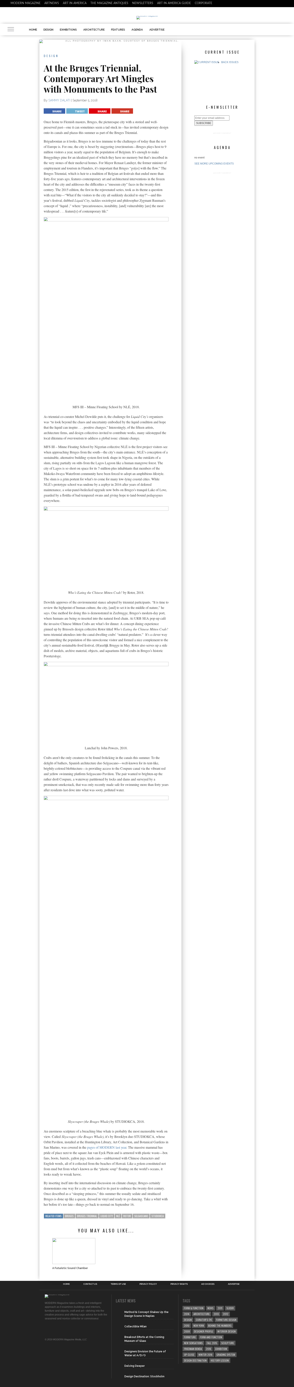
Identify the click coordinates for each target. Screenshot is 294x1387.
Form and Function (211, 1337)
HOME (33, 29)
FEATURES (118, 29)
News (210, 1308)
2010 (186, 1325)
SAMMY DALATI (59, 100)
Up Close (189, 1354)
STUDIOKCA (158, 1216)
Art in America (75, 3)
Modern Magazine (25, 3)
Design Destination (195, 1360)
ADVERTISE (156, 29)
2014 (186, 1314)
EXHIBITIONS (68, 29)
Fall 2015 (212, 1343)
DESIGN (48, 29)
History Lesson (220, 1360)
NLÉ (118, 1216)
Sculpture (227, 1343)
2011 (220, 1308)
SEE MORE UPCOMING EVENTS (214, 163)
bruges (69, 1216)
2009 (187, 1331)
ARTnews (51, 3)
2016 (208, 1349)
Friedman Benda (193, 1349)
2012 (225, 1314)
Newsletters (142, 3)
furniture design (226, 1320)
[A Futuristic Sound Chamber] (73, 1251)
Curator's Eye (204, 1320)
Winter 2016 (205, 1354)
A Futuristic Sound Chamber (70, 1268)
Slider (230, 1308)
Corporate (203, 3)
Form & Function (193, 1308)
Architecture (201, 1314)
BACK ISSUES (229, 62)
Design (188, 1320)
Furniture (190, 1337)
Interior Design (226, 1331)
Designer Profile (203, 1331)
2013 (216, 1314)
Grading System (226, 1354)
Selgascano (141, 1216)
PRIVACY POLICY (148, 1284)
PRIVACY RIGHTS (179, 1284)
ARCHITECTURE (94, 29)
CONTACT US (90, 1284)
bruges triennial (87, 1216)
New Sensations (193, 1343)
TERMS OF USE (118, 1284)
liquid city (107, 1216)
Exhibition (221, 1349)
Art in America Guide (174, 3)
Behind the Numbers (220, 1325)
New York (198, 1325)
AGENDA (137, 29)
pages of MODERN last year (106, 1147)
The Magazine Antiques (109, 3)
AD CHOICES (207, 1284)
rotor (127, 1216)
